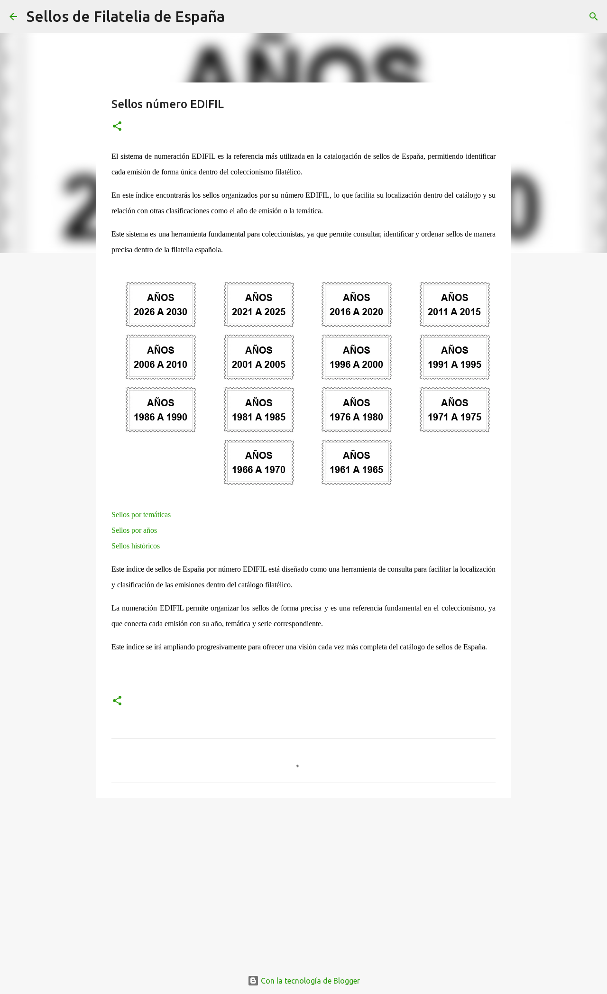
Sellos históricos (135, 546)
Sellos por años (134, 530)
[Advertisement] (303, 878)
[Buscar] (238, 16)
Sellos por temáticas (141, 515)
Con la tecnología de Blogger (309, 980)
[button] (117, 126)
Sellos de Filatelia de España (126, 16)
